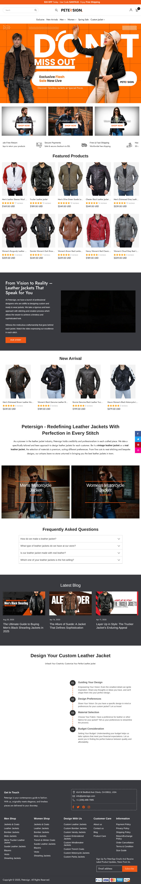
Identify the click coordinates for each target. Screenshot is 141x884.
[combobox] (21, 10)
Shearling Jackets (12, 858)
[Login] (131, 10)
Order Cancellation (125, 842)
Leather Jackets (11, 828)
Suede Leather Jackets (15, 846)
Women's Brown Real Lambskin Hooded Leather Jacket (80, 251)
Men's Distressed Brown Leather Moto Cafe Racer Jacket (25, 402)
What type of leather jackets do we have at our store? (48, 546)
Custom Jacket (97, 19)
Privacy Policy (122, 828)
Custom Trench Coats (74, 849)
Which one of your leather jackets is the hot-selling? (47, 560)
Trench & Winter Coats (44, 840)
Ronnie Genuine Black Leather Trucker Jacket (91, 402)
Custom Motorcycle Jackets (77, 853)
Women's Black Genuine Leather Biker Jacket (56, 402)
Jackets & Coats (11, 824)
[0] (136, 10)
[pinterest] (138, 445)
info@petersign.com (85, 796)
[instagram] (138, 450)
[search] (36, 10)
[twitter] (138, 439)
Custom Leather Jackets (75, 824)
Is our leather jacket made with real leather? (43, 553)
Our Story (15, 340)
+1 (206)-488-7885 (85, 800)
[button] (8, 203)
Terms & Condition (124, 846)
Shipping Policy (123, 832)
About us (97, 824)
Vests (6, 854)
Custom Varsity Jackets (75, 832)
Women (70, 19)
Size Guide (121, 850)
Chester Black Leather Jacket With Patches (103, 199)
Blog (95, 832)
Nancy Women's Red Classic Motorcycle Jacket (105, 251)
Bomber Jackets (11, 832)
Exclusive (40, 19)
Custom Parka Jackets (74, 857)
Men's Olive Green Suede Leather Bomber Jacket (77, 199)
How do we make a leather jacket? (38, 539)
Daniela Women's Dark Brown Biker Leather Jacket (50, 251)
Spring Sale (83, 19)
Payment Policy (123, 824)
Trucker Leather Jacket (39, 199)
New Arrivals (52, 19)
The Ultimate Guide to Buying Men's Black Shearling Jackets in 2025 (23, 628)
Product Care (99, 836)
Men (62, 19)
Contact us (98, 828)
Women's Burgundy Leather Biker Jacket (18, 251)
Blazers (7, 850)
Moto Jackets (10, 836)
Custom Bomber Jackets (75, 828)
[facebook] (138, 433)
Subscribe (129, 868)
